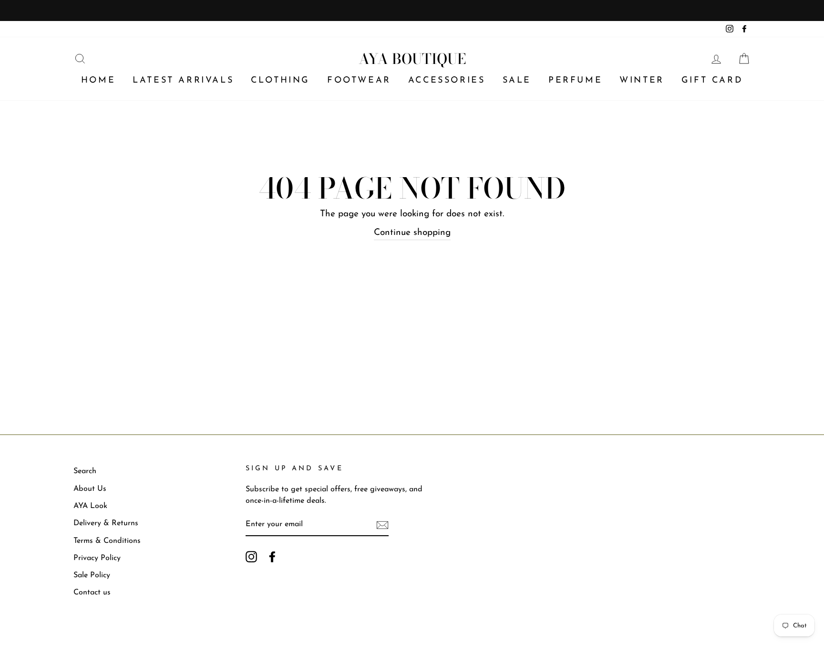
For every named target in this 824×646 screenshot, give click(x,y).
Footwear (359, 80)
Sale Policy (91, 575)
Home (98, 80)
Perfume (575, 80)
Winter (641, 80)
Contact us (92, 592)
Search (84, 471)
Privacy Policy (97, 558)
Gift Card (712, 80)
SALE (517, 80)
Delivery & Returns (105, 523)
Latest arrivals (183, 80)
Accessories (446, 80)
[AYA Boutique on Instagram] (251, 556)
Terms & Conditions (107, 541)
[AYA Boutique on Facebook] (272, 556)
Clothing (280, 80)
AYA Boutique (412, 59)
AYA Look (90, 506)
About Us (89, 489)
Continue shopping (412, 232)
